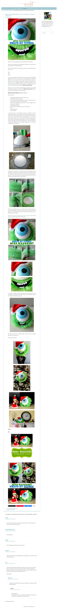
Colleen (6, 539)
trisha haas (10, 577)
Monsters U (12, 82)
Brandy (6, 517)
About (41, 8)
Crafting (24, 8)
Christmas (11, 10)
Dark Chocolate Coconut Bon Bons (12, 508)
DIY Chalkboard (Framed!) (10, 509)
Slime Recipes (30, 8)
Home (15, 8)
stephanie (7, 550)
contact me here (49, 25)
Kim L (6, 562)
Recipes (19, 8)
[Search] (52, 33)
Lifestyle (36, 8)
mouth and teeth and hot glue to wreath (21, 215)
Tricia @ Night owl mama (10, 529)
